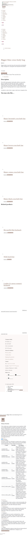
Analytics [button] (3, 511)
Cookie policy (8, 354)
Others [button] (2, 526)
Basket (9, 391)
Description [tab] (6, 76)
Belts (4, 18)
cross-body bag (17, 74)
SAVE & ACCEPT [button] (5, 530)
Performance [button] (4, 505)
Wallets (4, 16)
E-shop (3, 10)
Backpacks (5, 13)
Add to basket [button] (10, 121)
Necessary (5, 439)
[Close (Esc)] (4, 533)
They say (4, 12)
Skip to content (13, 1)
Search (4, 6)
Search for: (4, 3)
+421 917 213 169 (11, 363)
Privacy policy (8, 352)
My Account (10, 386)
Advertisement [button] (4, 518)
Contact (4, 20)
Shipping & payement (9, 357)
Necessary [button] (3, 437)
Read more (9, 259)
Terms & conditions (9, 359)
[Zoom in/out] (0, 533)
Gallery (3, 17)
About (3, 15)
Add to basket (4, 73)
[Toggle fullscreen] (1, 533)
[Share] (3, 533)
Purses (4, 11)
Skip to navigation (6, 1)
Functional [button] (3, 499)
